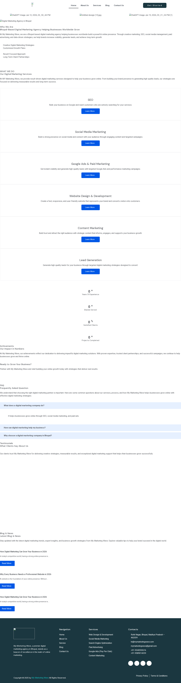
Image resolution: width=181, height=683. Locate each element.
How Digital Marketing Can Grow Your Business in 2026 (23, 551)
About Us (85, 5)
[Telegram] (149, 663)
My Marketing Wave (40, 677)
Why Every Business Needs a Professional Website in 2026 (25, 574)
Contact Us (119, 5)
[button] (2, 15)
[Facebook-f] (130, 663)
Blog (107, 5)
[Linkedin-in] (136, 663)
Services (97, 5)
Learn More (90, 111)
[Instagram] (142, 663)
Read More (6, 563)
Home (73, 5)
